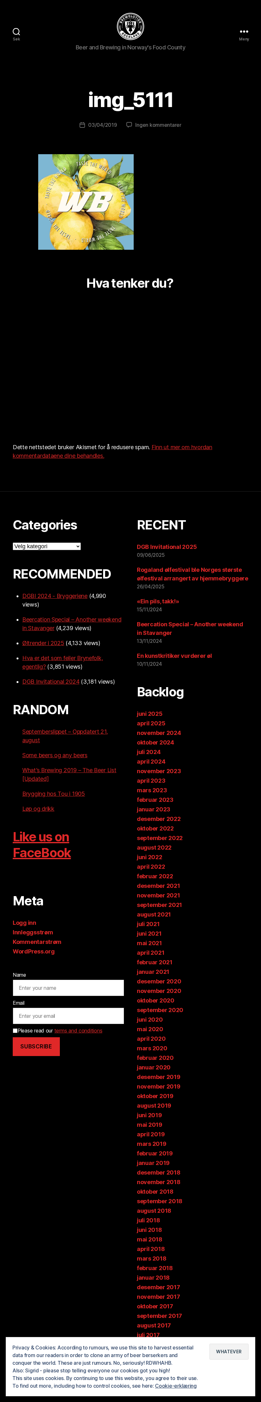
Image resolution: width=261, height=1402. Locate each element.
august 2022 (154, 847)
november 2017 (158, 1296)
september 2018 (159, 1201)
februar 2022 (155, 876)
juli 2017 (148, 1335)
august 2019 (154, 1105)
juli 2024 (149, 752)
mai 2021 (149, 943)
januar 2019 (153, 1163)
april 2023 (151, 780)
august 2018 (154, 1210)
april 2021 (150, 952)
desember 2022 (159, 819)
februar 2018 (155, 1268)
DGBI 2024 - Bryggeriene (55, 596)
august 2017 (154, 1325)
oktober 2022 (155, 828)
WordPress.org (34, 951)
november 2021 (158, 895)
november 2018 (158, 1182)
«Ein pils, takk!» (158, 601)
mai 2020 (150, 1029)
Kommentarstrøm (37, 941)
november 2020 (159, 991)
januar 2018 (153, 1277)
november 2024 (159, 733)
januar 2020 (154, 1067)
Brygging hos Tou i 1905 (53, 793)
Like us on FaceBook (42, 844)
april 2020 (151, 1038)
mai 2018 (149, 1239)
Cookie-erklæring (176, 1386)
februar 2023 (155, 799)
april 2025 (151, 723)
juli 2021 (148, 924)
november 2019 (158, 1086)
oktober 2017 (155, 1306)
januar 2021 (153, 971)
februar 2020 (155, 1057)
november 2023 (159, 771)
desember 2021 (158, 885)
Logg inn (24, 922)
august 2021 (154, 914)
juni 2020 (150, 1019)
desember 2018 (158, 1172)
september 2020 (160, 1010)
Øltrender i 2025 (43, 643)
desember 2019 (158, 1077)
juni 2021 (149, 933)
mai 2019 (149, 1124)
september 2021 (159, 905)
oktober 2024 (155, 742)
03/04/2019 (102, 125)
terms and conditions (78, 1030)
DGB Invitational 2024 (50, 681)
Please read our (60, 1030)
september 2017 (159, 1315)
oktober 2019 (155, 1096)
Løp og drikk (38, 808)
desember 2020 (159, 981)
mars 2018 (151, 1258)
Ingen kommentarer (158, 125)
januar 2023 (153, 809)
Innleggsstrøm (33, 932)
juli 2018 (148, 1220)
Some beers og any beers (55, 755)
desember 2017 (158, 1287)
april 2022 (151, 866)
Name (19, 975)
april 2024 (151, 761)
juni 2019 (149, 1115)
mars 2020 (152, 1048)
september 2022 (160, 838)
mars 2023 (152, 790)
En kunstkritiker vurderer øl (174, 655)
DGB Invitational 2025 (167, 546)
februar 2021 (155, 962)
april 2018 (151, 1249)
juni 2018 (149, 1229)
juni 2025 (150, 713)
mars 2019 (151, 1143)
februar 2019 (155, 1153)
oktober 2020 (155, 1000)
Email (19, 1003)
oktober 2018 (155, 1191)
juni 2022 (149, 857)
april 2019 (151, 1134)
